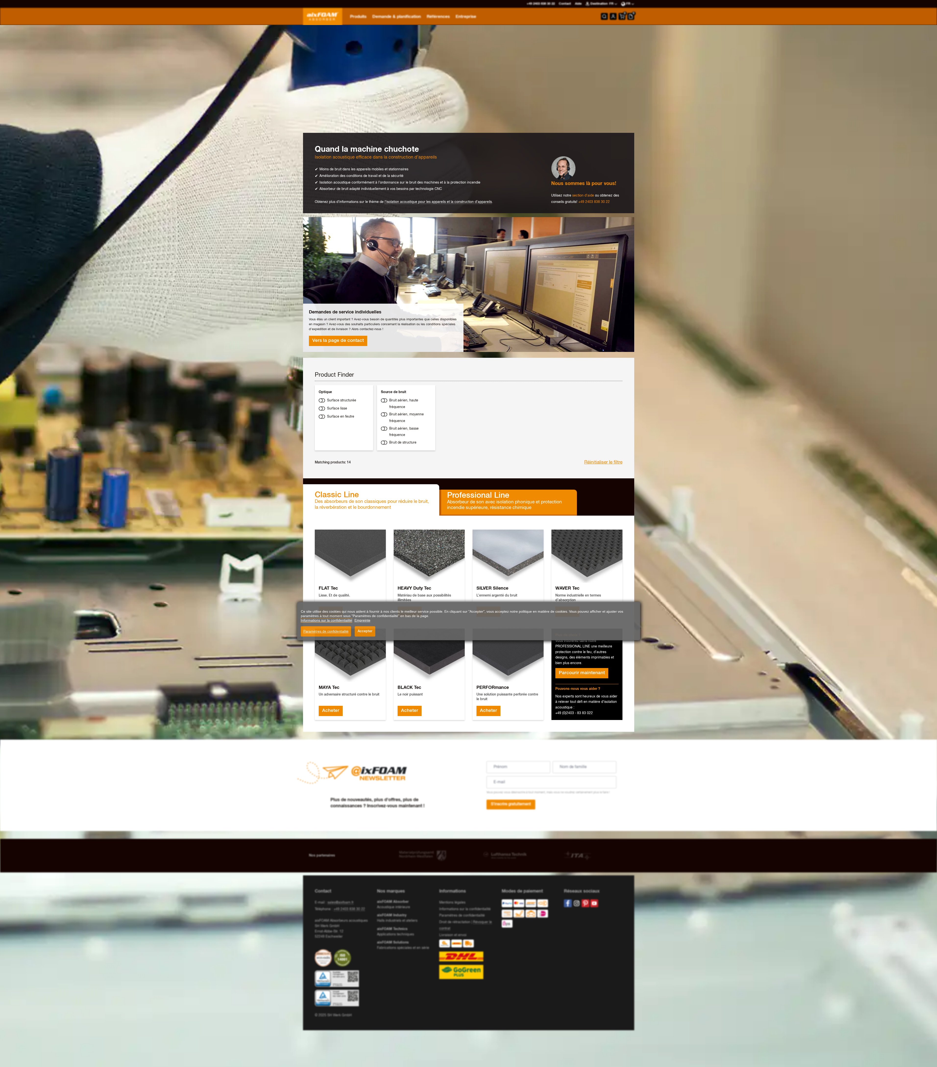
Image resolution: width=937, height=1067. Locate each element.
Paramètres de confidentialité (326, 631)
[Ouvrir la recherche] (604, 16)
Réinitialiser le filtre (603, 462)
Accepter (365, 631)
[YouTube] (594, 903)
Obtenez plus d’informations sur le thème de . (404, 202)
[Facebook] (568, 903)
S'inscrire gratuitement (511, 804)
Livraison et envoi (452, 935)
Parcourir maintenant (582, 673)
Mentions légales (452, 902)
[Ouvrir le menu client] (613, 16)
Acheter (330, 710)
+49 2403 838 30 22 (594, 202)
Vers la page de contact (338, 340)
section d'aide (583, 195)
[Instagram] (577, 903)
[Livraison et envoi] (468, 959)
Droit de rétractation (454, 922)
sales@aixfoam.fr (341, 902)
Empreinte (362, 620)
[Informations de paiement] (529, 914)
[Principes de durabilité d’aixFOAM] (324, 958)
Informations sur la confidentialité (465, 909)
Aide (578, 3)
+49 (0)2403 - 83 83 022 (574, 713)
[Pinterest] (585, 903)
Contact (565, 3)
